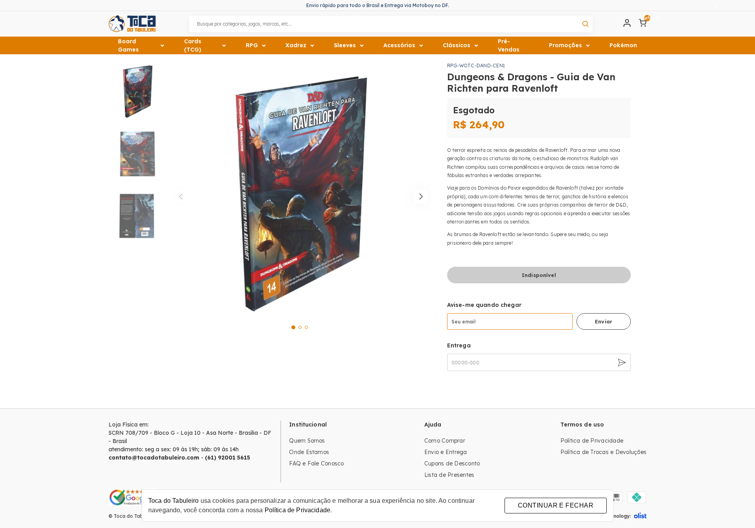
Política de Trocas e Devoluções (603, 452)
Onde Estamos (309, 452)
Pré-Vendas (508, 45)
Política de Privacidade (592, 440)
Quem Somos (307, 440)
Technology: (616, 516)
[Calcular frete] (620, 362)
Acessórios (399, 45)
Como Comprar (444, 440)
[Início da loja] (132, 24)
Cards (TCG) (192, 45)
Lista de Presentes (449, 474)
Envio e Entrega (445, 452)
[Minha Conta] (627, 24)
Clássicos (456, 45)
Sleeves (345, 45)
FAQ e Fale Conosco (316, 463)
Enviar (603, 321)
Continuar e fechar (555, 505)
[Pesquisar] (585, 24)
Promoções (565, 45)
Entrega (459, 345)
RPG (252, 45)
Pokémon (623, 45)
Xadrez (295, 45)
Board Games (128, 45)
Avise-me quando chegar (484, 304)
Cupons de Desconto (452, 463)
